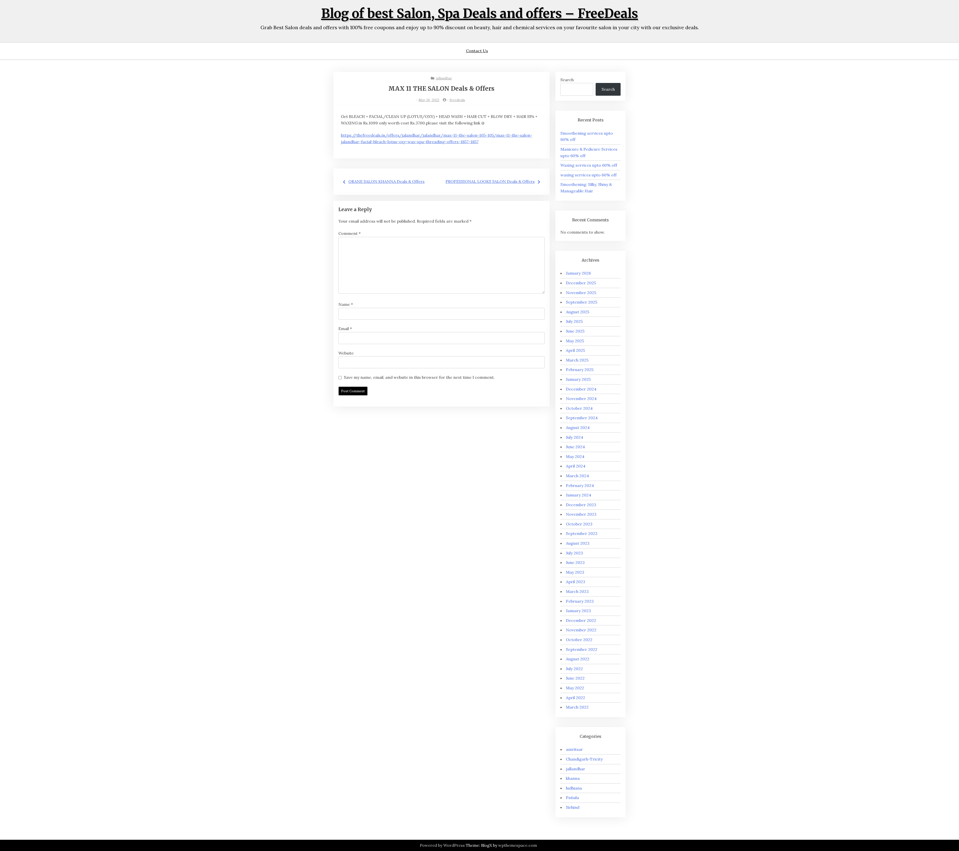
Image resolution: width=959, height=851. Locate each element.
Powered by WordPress (442, 845)
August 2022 (577, 658)
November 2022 (581, 629)
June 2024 (575, 446)
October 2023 (579, 523)
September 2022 (581, 649)
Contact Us (477, 50)
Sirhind (572, 807)
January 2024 (578, 494)
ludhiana (574, 788)
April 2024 (575, 465)
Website (346, 353)
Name (345, 304)
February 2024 (580, 485)
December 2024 (581, 389)
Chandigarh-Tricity (584, 759)
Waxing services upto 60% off (588, 165)
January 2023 (578, 610)
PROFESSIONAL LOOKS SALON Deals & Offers (490, 181)
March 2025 (577, 360)
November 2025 (581, 292)
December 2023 (581, 504)
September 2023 (581, 533)
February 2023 (580, 601)
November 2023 (581, 514)
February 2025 (579, 369)
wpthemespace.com (517, 845)
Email (345, 328)
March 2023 (577, 591)
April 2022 (575, 697)
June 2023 (575, 562)
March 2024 (577, 475)
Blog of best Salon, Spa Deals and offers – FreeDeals (479, 13)
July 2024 (574, 437)
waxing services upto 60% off (588, 174)
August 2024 (578, 427)
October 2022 (579, 639)
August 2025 (577, 311)
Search (567, 79)
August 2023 (577, 543)
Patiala (572, 797)
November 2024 (581, 398)
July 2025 (574, 321)
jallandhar (444, 78)
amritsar (574, 749)
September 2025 (581, 302)
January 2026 (578, 273)
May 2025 (575, 340)
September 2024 (582, 417)
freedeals (457, 100)
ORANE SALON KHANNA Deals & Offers (386, 181)
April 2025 (575, 350)
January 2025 (578, 379)
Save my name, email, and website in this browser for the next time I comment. (419, 377)
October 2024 (579, 408)
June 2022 (575, 678)
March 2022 (577, 707)
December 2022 (581, 620)
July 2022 (574, 668)
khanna (573, 778)
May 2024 (575, 456)
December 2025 (581, 282)
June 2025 (575, 331)
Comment (349, 233)
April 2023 (575, 581)
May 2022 (575, 687)
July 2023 (574, 552)
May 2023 (575, 572)
